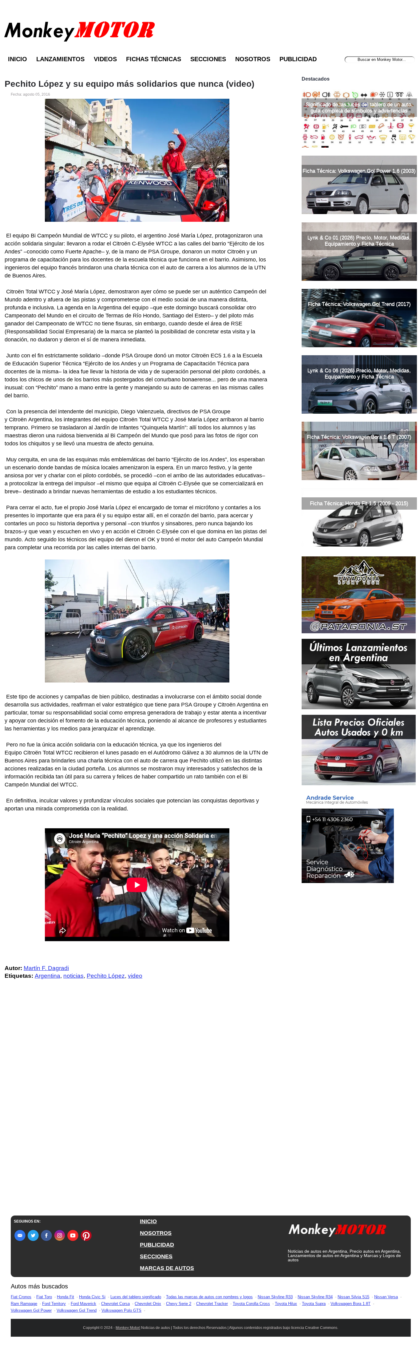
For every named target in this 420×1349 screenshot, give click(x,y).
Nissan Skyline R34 (315, 1297)
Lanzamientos (60, 59)
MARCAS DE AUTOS (167, 1268)
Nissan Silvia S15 (353, 1297)
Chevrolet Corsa (115, 1303)
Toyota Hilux (286, 1303)
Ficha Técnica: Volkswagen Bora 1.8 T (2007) (359, 437)
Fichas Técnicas (153, 59)
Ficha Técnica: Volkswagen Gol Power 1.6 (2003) (359, 171)
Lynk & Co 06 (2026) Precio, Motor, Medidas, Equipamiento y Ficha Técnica (359, 374)
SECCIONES (156, 1256)
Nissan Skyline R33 (275, 1297)
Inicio (17, 59)
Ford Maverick (83, 1303)
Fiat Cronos (21, 1297)
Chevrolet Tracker (212, 1303)
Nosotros (252, 59)
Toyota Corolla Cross (251, 1303)
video (135, 976)
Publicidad (298, 59)
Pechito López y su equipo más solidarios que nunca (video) (129, 84)
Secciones (208, 59)
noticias (73, 976)
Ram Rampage (24, 1303)
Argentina (47, 976)
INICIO (148, 1221)
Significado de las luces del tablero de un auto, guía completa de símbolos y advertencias (359, 107)
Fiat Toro (44, 1297)
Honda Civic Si (92, 1297)
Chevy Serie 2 (178, 1303)
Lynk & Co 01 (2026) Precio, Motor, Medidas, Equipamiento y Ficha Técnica (359, 241)
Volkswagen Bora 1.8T (350, 1303)
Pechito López (106, 976)
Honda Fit (65, 1297)
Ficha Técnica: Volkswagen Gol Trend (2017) (359, 304)
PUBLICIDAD (157, 1245)
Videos (105, 59)
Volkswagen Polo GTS (121, 1310)
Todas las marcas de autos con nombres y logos (209, 1297)
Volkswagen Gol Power (31, 1310)
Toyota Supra (314, 1303)
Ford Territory (54, 1303)
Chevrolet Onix (148, 1303)
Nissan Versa (386, 1297)
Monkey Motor (127, 1328)
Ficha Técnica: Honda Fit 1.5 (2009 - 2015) (359, 503)
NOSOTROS (156, 1233)
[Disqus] (139, 1108)
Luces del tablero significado (135, 1297)
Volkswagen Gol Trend (77, 1310)
